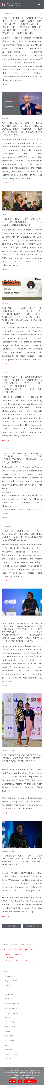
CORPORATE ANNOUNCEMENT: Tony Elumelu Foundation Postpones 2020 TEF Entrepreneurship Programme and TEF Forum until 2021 (22, 384)
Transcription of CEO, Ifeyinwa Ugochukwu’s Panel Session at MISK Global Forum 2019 (22, 860)
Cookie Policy (30, 1081)
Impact (7, 1017)
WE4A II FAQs (10, 1022)
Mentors (8, 990)
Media (7, 1045)
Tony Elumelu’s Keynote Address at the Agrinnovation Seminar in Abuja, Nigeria (22, 458)
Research (8, 1050)
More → (6, 84)
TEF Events (9, 999)
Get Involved (9, 994)
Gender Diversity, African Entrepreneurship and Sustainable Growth (22, 221)
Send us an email (8, 958)
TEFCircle (8, 1063)
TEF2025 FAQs (10, 1040)
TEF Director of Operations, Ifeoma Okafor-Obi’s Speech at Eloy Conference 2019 (22, 758)
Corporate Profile (11, 981)
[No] (41, 1076)
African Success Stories (13, 1013)
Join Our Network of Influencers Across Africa (19, 961)
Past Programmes (11, 1008)
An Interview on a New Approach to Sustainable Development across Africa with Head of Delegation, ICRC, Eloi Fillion (22, 128)
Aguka (7, 1031)
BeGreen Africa (10, 1026)
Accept (12, 1081)
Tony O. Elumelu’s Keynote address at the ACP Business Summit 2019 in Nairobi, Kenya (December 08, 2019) (22, 535)
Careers (8, 1059)
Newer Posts (32, 926)
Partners (8, 985)
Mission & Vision (11, 976)
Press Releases (11, 1054)
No (20, 1081)
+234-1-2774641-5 (13, 954)
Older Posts (11, 926)
